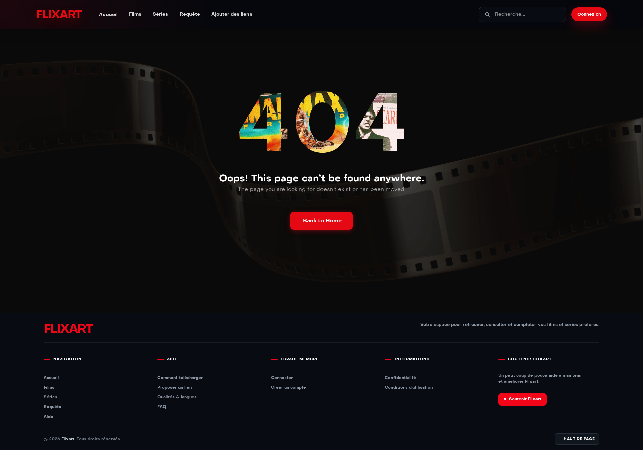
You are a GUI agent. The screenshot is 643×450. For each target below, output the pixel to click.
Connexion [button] (589, 14)
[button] (321, 221)
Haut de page (577, 439)
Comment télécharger (180, 377)
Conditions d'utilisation (409, 387)
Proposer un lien (174, 387)
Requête (190, 14)
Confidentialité (400, 377)
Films (135, 14)
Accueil (108, 14)
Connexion (282, 377)
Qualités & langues (177, 396)
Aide (48, 416)
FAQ (161, 406)
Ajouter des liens (231, 14)
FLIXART (59, 14)
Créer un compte (288, 387)
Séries (160, 14)
